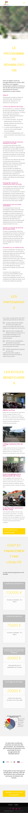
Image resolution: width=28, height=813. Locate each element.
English (16, 804)
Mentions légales (9, 811)
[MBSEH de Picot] (14, 408)
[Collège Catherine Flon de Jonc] (14, 442)
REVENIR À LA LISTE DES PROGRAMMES (14, 793)
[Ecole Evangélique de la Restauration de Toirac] (14, 472)
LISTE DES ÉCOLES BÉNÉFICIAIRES (10, 531)
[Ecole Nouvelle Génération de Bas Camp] (14, 506)
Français (10, 804)
